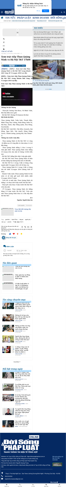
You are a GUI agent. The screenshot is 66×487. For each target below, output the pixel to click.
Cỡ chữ (33, 486)
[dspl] (2, 18)
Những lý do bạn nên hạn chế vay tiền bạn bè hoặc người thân (22, 316)
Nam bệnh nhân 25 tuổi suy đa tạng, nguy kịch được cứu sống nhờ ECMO (48, 38)
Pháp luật (24, 17)
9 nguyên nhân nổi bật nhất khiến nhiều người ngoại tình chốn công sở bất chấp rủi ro (23, 305)
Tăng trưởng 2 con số (34, 20)
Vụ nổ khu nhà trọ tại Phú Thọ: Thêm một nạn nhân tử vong (23, 386)
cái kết (9, 222)
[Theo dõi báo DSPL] (17, 66)
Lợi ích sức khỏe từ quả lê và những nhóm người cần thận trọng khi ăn (47, 55)
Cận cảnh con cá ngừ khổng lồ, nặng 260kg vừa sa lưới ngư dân (22, 422)
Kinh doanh (41, 17)
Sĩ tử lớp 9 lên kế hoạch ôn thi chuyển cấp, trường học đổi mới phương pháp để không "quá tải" (22, 398)
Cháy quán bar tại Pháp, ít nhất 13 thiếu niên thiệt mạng (22, 276)
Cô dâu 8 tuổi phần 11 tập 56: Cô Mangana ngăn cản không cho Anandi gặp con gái (22, 286)
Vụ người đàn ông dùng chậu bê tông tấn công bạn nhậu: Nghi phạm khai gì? (22, 411)
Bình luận (46, 486)
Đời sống (57, 17)
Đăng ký (45, 10)
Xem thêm (16, 362)
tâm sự (3, 222)
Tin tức (10, 17)
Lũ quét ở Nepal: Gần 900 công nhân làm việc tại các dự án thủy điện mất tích (22, 374)
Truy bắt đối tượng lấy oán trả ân (23, 210)
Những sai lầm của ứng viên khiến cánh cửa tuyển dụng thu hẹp (22, 327)
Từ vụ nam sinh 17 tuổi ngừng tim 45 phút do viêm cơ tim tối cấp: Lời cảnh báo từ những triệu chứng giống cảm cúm (48, 45)
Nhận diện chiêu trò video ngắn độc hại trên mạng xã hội (15, 20)
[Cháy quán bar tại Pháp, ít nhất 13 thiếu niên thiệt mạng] (8, 277)
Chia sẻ (59, 486)
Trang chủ (6, 486)
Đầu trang (53, 482)
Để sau (38, 10)
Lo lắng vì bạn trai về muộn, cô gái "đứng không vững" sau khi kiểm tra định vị (22, 349)
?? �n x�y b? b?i (18, 222)
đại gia (21, 219)
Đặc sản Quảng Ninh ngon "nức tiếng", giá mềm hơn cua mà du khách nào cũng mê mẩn (48, 33)
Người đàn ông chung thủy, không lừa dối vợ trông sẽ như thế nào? (22, 337)
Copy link (20, 486)
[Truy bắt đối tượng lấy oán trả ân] (7, 212)
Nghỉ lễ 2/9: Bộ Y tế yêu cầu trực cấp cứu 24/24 (49, 50)
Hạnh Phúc (14, 219)
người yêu (27, 219)
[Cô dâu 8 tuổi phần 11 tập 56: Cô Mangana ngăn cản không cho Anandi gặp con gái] (8, 286)
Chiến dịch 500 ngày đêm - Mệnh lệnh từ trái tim (51, 20)
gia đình (7, 219)
